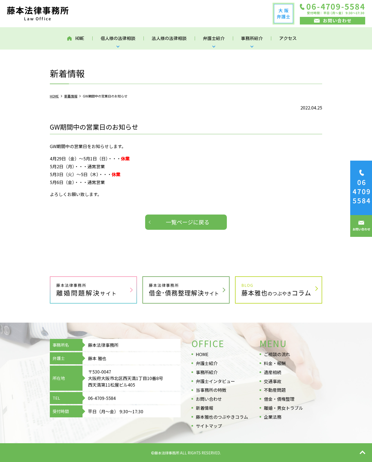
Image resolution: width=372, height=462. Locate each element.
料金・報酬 (275, 363)
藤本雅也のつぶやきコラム (222, 417)
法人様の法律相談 (169, 38)
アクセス (288, 38)
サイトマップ (209, 426)
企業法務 (272, 417)
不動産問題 (275, 390)
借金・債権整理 (279, 399)
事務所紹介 (207, 372)
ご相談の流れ (277, 354)
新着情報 (204, 408)
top (362, 452)
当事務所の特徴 (211, 390)
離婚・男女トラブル (283, 408)
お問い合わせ (209, 399)
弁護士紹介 (207, 363)
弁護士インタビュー (215, 381)
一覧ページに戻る (187, 222)
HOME (79, 38)
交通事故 (272, 381)
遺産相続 (272, 372)
